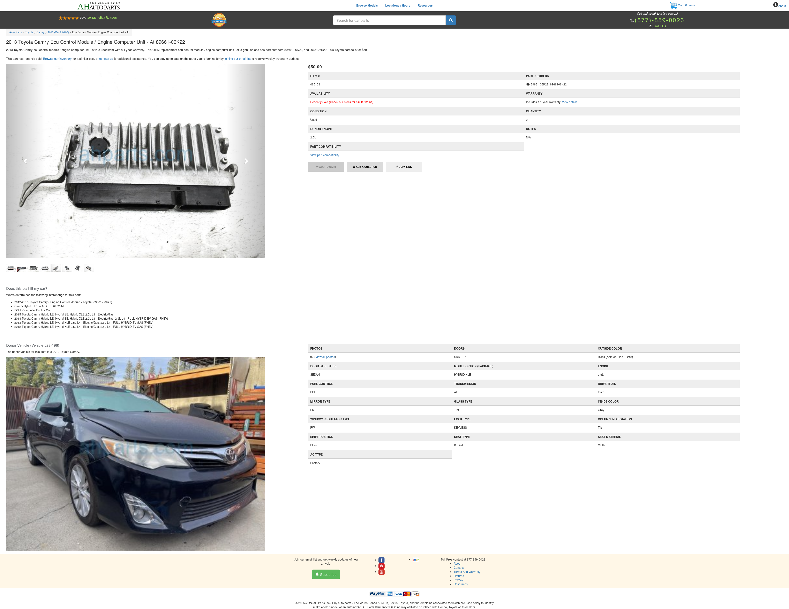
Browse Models (367, 5)
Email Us (659, 26)
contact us (106, 58)
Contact (459, 465)
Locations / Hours (397, 5)
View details (569, 102)
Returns (459, 473)
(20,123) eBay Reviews (102, 17)
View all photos (325, 255)
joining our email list (238, 58)
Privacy (458, 477)
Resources (425, 5)
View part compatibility (324, 155)
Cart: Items (686, 5)
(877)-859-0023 (659, 19)
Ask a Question (366, 167)
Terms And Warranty (467, 469)
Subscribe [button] (328, 472)
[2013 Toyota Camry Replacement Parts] (135, 351)
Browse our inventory (57, 58)
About (782, 6)
